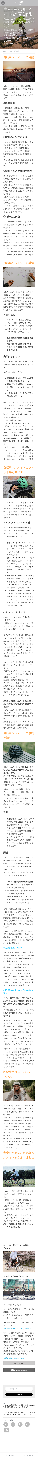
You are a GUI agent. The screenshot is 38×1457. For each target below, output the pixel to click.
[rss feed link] (6, 1430)
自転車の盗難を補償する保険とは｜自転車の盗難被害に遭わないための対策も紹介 (19, 1406)
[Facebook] (5, 1424)
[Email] (27, 1424)
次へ (4, 1410)
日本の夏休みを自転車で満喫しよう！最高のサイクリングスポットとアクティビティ (19, 1413)
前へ (4, 1403)
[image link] (19, 3)
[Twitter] (13, 1424)
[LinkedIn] (20, 1424)
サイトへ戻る (9, 1420)
